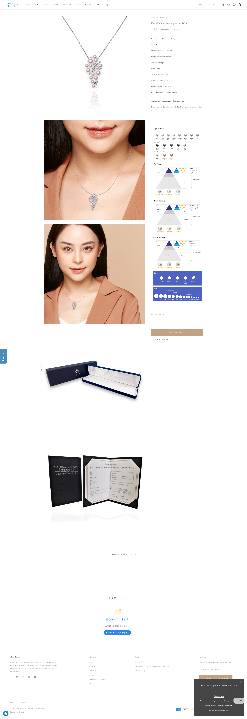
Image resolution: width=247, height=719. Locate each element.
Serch (91, 662)
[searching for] (228, 4)
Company (92, 675)
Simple (36, 4)
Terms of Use (140, 662)
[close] (241, 682)
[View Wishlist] (234, 5)
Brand (56, 4)
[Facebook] (156, 314)
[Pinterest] (163, 314)
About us (92, 666)
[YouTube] (35, 676)
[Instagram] (23, 676)
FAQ (98, 4)
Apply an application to (215, 678)
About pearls (67, 4)
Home (27, 4)
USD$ (201, 5)
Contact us (92, 670)
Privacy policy (140, 670)
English (212, 5)
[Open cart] (239, 4)
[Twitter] (160, 314)
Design (46, 4)
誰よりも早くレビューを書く (117, 632)
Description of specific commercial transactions (152, 666)
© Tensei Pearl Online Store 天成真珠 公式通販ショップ (28, 709)
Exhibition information (84, 4)
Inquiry (107, 4)
